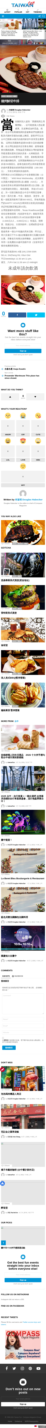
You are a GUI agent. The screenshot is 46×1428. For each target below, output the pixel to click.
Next (45, 29)
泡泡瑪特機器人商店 (11, 1094)
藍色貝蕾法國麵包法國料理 (14, 917)
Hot (27, 12)
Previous (1, 29)
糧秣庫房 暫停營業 (10, 710)
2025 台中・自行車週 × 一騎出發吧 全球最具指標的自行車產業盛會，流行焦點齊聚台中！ (22, 798)
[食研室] (23, 630)
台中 (14, 544)
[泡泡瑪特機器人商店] (23, 1078)
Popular (18, 12)
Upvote (10, 396)
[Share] (17, 314)
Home (10, 1421)
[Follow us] (39, 16)
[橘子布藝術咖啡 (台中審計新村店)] (23, 1154)
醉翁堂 (4, 1208)
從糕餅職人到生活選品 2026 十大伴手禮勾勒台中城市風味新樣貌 (23, 756)
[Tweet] (36, 314)
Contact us (18, 1421)
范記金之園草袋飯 (10, 1132)
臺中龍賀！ (6, 840)
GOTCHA (6, 548)
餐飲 (25, 544)
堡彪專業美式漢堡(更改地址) (15, 580)
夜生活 (20, 544)
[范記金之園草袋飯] (23, 1116)
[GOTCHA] (23, 532)
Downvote (35, 396)
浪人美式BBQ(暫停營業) (13, 678)
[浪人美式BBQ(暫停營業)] (23, 662)
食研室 (4, 645)
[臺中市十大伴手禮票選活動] (23, 1235)
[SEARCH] (43, 16)
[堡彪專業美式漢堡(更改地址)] (23, 565)
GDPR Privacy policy (31, 1421)
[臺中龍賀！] (23, 822)
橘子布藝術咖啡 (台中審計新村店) (17, 1170)
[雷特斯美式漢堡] (23, 597)
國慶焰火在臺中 (9, 956)
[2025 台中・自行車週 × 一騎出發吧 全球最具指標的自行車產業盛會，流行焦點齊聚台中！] (23, 778)
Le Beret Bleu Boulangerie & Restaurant (22, 878)
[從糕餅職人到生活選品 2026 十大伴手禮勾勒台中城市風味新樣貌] (23, 737)
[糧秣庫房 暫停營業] (23, 695)
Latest (7, 12)
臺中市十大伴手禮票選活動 (13, 1248)
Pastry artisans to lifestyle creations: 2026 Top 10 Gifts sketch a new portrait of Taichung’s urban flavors (9, 33)
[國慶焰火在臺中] (23, 938)
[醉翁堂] (23, 1192)
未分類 (15, 706)
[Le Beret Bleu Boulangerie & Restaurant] (23, 860)
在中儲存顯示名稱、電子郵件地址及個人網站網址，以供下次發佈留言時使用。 (23, 1041)
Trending (37, 12)
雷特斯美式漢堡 (9, 613)
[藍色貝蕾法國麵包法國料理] (23, 899)
